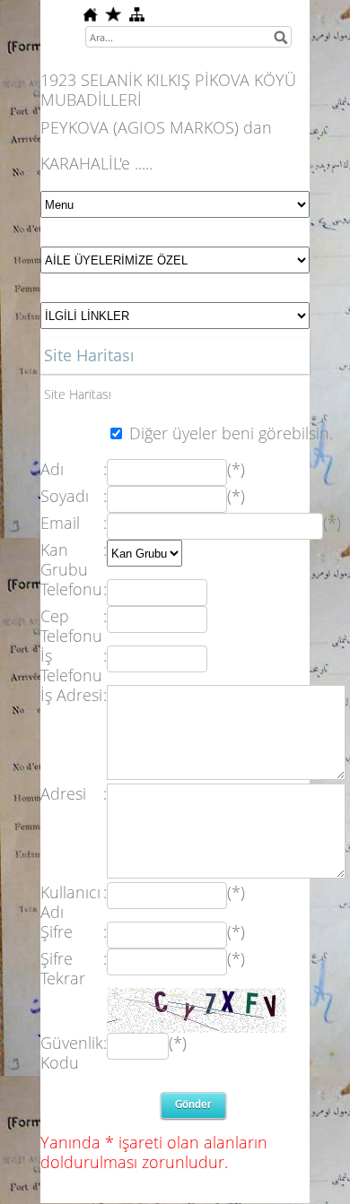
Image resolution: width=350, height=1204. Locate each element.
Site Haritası (77, 394)
